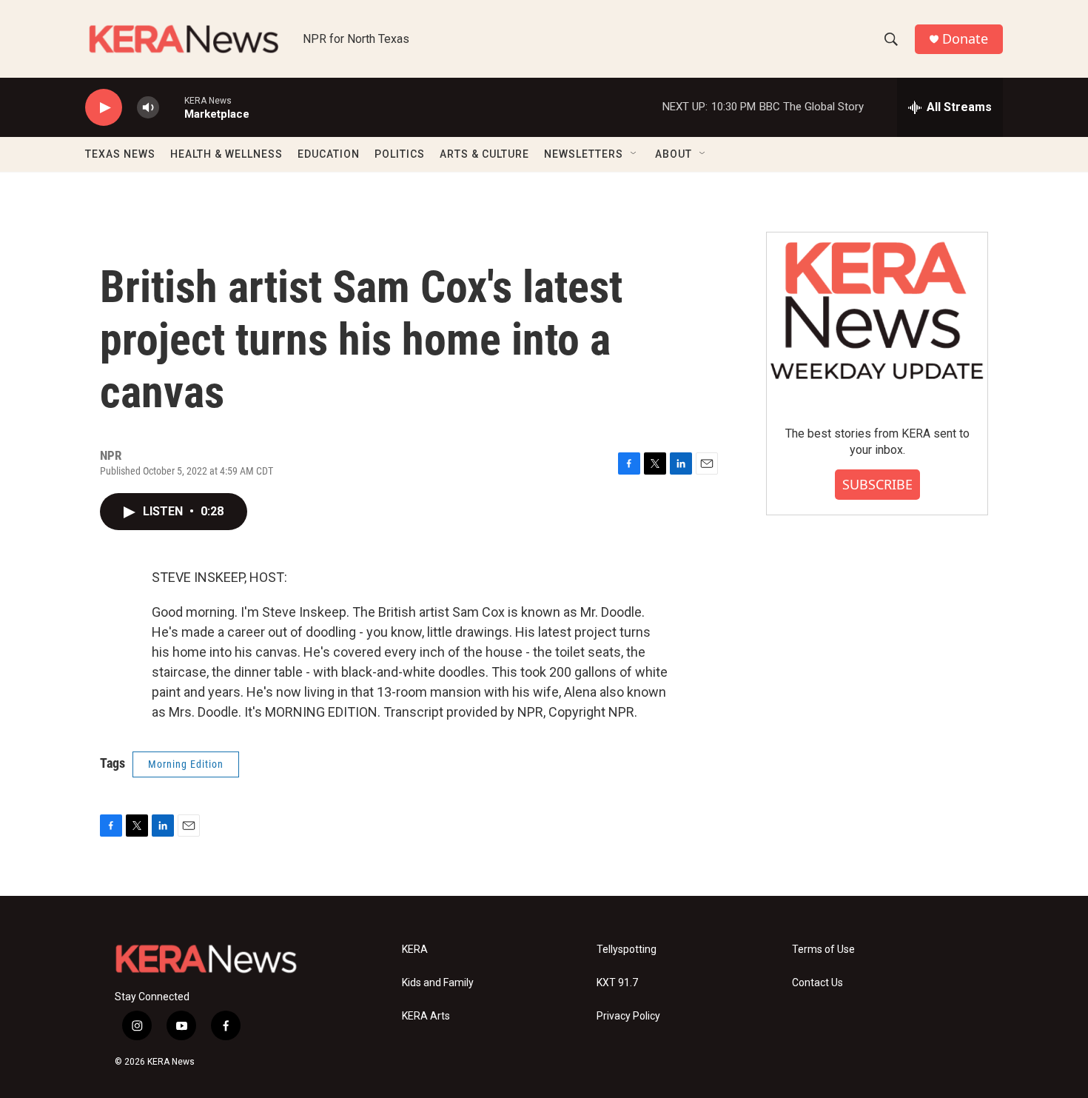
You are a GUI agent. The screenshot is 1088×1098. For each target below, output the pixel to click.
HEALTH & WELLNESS (226, 154)
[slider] (171, 107)
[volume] (148, 107)
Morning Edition (186, 764)
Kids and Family (438, 982)
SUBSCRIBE (877, 484)
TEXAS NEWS (120, 154)
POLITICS (400, 154)
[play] (103, 107)
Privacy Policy (628, 1016)
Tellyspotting (627, 949)
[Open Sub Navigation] (634, 154)
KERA (415, 949)
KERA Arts (426, 1016)
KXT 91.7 (617, 982)
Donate (965, 39)
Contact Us (817, 982)
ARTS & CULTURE (484, 154)
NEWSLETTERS (583, 154)
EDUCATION (329, 154)
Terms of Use (823, 949)
